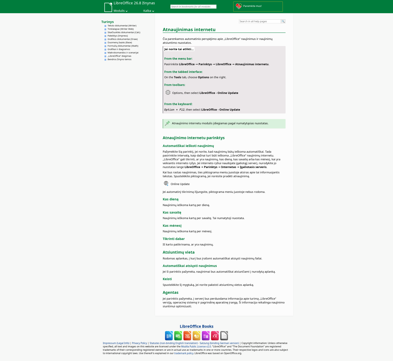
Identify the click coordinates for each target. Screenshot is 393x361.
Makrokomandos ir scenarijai (123, 52)
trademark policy (183, 353)
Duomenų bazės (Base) (120, 42)
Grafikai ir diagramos (119, 49)
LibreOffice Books (196, 326)
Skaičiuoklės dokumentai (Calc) (124, 32)
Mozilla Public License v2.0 (196, 346)
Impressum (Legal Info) (116, 343)
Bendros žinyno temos (119, 59)
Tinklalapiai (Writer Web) (121, 28)
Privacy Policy (139, 343)
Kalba (147, 11)
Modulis (119, 11)
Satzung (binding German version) (219, 343)
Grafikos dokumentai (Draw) (123, 39)
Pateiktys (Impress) (118, 35)
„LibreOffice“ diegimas (119, 55)
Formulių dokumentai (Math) (123, 45)
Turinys (107, 21)
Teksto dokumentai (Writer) (122, 25)
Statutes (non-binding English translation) (174, 343)
